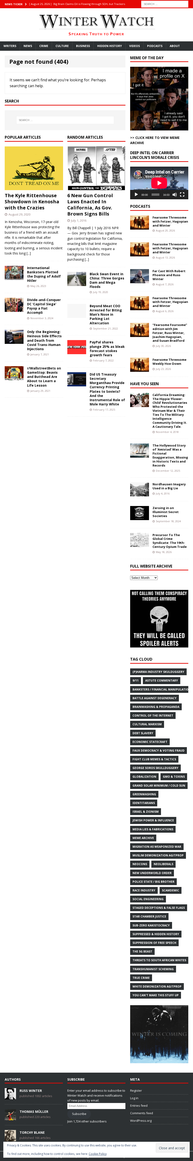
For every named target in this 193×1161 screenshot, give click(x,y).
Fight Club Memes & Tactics (154, 759)
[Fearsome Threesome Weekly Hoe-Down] (139, 369)
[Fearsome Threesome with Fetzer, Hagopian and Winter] (139, 226)
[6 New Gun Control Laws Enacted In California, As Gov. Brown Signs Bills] (96, 187)
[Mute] (174, 194)
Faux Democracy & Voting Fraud (159, 751)
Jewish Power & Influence (153, 820)
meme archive (143, 838)
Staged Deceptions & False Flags (159, 908)
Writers (10, 46)
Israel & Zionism (146, 812)
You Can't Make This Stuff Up (156, 995)
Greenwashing (144, 794)
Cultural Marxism (147, 724)
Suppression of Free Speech (154, 943)
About (175, 46)
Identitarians (144, 803)
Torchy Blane (32, 1132)
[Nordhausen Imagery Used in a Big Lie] (139, 493)
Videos (134, 46)
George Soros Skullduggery (155, 768)
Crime (43, 46)
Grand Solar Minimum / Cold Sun (159, 786)
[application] (159, 183)
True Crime (141, 978)
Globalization (144, 777)
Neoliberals (163, 864)
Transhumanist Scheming (153, 969)
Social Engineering (148, 899)
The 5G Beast (142, 951)
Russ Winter (31, 1090)
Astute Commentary (161, 680)
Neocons (140, 864)
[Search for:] (164, 3)
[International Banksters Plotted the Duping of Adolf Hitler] (14, 277)
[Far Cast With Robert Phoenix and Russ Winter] (139, 280)
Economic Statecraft (150, 742)
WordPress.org (141, 1120)
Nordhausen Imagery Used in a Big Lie (169, 486)
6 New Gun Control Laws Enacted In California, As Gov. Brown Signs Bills (90, 204)
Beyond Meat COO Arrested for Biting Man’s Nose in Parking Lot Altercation (106, 314)
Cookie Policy (98, 1154)
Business (83, 46)
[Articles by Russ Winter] (10, 1097)
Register (136, 1090)
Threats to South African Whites (159, 960)
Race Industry (144, 890)
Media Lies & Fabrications (153, 829)
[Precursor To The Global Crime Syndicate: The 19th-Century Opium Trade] (139, 544)
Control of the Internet (153, 716)
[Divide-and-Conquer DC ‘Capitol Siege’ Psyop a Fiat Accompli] (14, 309)
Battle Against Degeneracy (155, 698)
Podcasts (154, 46)
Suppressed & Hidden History (156, 934)
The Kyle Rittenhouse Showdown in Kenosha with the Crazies (32, 201)
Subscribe (79, 1114)
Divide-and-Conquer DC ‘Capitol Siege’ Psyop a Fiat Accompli (44, 306)
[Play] (136, 194)
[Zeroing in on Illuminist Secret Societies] (139, 517)
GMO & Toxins (174, 777)
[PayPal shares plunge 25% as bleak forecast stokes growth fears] (76, 351)
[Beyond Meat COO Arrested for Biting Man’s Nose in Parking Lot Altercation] (76, 315)
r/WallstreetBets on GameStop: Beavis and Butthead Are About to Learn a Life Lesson (44, 377)
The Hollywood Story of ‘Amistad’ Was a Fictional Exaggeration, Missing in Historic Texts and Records (170, 455)
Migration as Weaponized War (157, 847)
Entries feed (139, 1105)
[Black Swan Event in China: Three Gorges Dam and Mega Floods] (76, 283)
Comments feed (141, 1113)
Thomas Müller (34, 1111)
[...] (29, 253)
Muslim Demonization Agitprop (158, 855)
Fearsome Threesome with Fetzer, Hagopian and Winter (170, 221)
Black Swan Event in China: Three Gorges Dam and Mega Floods (107, 280)
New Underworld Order (152, 873)
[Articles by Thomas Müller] (10, 1118)
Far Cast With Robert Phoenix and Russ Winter (169, 275)
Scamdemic (170, 890)
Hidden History (109, 46)
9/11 (136, 680)
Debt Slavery (143, 733)
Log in (134, 1098)
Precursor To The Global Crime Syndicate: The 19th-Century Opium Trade (170, 541)
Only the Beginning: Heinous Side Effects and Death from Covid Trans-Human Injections (44, 340)
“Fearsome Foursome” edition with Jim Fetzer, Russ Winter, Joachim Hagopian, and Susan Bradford (170, 333)
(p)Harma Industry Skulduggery (158, 672)
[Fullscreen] (182, 194)
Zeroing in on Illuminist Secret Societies (166, 512)
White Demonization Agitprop (157, 986)
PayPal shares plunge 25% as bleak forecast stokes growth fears (107, 348)
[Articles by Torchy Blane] (10, 1139)
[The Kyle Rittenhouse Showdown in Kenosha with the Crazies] (34, 187)
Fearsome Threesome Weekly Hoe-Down (169, 361)
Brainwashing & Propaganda (156, 707)
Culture (62, 46)
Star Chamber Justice (149, 916)
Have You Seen (144, 383)
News (28, 46)
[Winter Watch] (96, 24)
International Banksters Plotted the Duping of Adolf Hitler (44, 274)
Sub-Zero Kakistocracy (151, 925)
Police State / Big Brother (153, 882)
